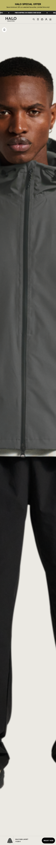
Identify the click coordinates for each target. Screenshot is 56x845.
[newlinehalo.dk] (11, 19)
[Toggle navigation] (50, 19)
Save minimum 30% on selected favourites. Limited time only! (28, 7)
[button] (46, 19)
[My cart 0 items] (42, 19)
